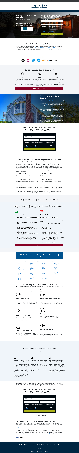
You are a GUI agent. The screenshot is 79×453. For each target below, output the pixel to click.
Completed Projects (38, 11)
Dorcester (55, 267)
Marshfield (32, 263)
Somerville (56, 270)
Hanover (19, 272)
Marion (19, 279)
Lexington (55, 274)
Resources (56, 444)
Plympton (32, 270)
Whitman (31, 278)
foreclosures (18, 163)
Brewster (43, 267)
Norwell (31, 267)
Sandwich (44, 274)
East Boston (56, 265)
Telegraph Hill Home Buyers (50, 100)
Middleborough (33, 265)
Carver (19, 267)
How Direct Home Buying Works (40, 444)
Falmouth (44, 270)
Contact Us (60, 11)
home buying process (44, 104)
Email (53, 22)
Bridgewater (20, 264)
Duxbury (19, 268)
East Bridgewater (21, 269)
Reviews (51, 11)
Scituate (31, 274)
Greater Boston (56, 263)
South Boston (56, 264)
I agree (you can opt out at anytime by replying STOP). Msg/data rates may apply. (52, 30)
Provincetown (44, 278)
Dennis (43, 269)
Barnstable (44, 265)
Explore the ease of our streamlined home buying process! (44, 47)
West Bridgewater (33, 277)
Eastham (43, 277)
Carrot (47, 451)
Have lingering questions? (44, 433)
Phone (42, 22)
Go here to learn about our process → (28, 386)
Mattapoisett (32, 264)
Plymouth (32, 269)
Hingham (19, 274)
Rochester (32, 272)
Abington (19, 263)
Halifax (19, 270)
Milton (55, 278)
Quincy (55, 277)
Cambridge (56, 272)
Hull (19, 275)
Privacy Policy (43, 31)
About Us (46, 11)
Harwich (43, 272)
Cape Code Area (39, 261)
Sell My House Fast (20, 11)
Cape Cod (43, 263)
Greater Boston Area (55, 261)
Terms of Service (50, 31)
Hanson (19, 273)
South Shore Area (24, 261)
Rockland (31, 273)
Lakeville (19, 278)
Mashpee (43, 273)
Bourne (43, 264)
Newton (55, 275)
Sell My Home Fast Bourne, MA (21, 427)
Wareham (32, 275)
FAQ (55, 11)
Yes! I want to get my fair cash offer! (39, 245)
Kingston (19, 277)
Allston (55, 268)
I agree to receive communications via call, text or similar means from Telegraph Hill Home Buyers (50, 27)
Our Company (51, 444)
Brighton (55, 269)
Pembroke (32, 268)
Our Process (29, 11)
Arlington (55, 273)
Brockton (19, 265)
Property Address (44, 19)
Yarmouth (44, 275)
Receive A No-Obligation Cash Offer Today (23, 444)
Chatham (43, 268)
